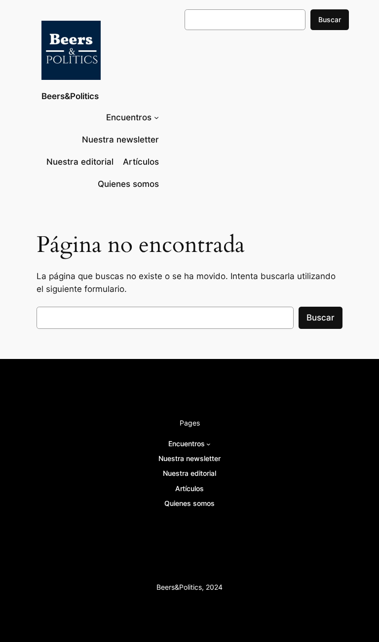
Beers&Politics (70, 96)
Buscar (329, 19)
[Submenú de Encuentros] (156, 117)
